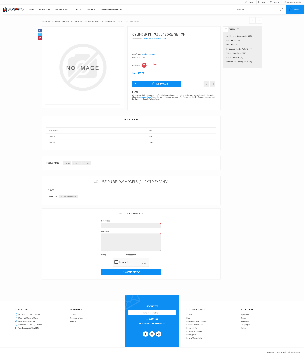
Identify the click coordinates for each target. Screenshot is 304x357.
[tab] (131, 119)
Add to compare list (212, 84)
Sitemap (73, 315)
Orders (243, 318)
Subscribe (146, 323)
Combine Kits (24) (233, 40)
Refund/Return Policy (194, 338)
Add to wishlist (206, 84)
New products (191, 328)
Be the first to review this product (155, 38)
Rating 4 (133, 254)
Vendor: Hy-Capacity (149, 54)
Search (189, 315)
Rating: (104, 255)
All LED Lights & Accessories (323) (239, 36)
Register (251, 2)
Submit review (132, 272)
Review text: (105, 232)
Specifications (131, 119)
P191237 (76, 163)
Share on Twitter (40, 34)
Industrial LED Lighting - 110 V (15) (239, 62)
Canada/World (145, 97)
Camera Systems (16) (234, 57)
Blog (188, 318)
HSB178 (67, 163)
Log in (264, 2)
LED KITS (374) (232, 45)
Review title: (105, 221)
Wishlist (243, 328)
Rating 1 (127, 254)
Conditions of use (76, 318)
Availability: (136, 65)
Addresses (245, 321)
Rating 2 (129, 254)
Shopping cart (246, 325)
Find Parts (281, 9)
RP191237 (86, 163)
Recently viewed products (196, 321)
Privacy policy (191, 335)
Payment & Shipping (194, 331)
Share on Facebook (40, 30)
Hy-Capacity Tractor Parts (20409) (239, 49)
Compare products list (294, 2)
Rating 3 (131, 254)
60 (68, 196)
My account (245, 315)
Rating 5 (135, 254)
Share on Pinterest (40, 38)
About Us (73, 321)
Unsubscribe (160, 323)
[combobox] (255, 9)
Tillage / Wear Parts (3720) (236, 53)
